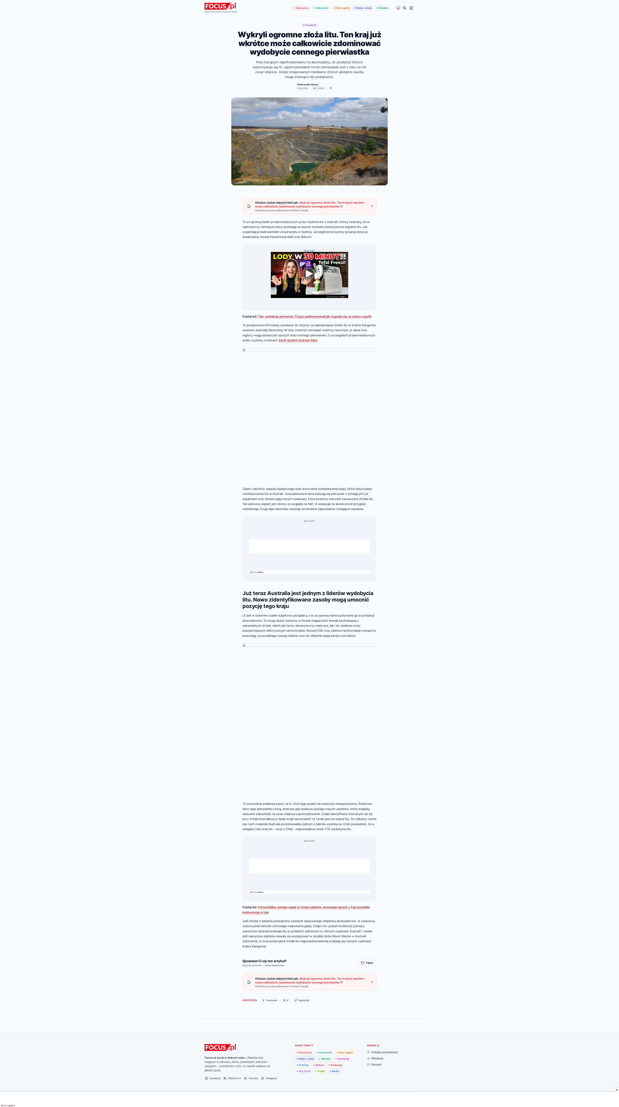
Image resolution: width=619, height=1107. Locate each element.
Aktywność (322, 8)
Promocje (336, 1065)
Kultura (320, 1065)
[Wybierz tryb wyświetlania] (398, 8)
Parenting (343, 1058)
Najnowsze (302, 8)
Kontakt (376, 1064)
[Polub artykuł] (330, 88)
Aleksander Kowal (307, 84)
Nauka (335, 1071)
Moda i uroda (364, 8)
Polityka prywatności (384, 1052)
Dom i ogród (342, 8)
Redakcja (377, 1058)
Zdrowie (383, 8)
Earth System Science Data (298, 340)
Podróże (304, 1065)
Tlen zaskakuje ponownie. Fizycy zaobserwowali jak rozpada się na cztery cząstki (314, 316)
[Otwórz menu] (411, 8)
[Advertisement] (309, 546)
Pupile (321, 1071)
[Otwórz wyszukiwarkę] (405, 8)
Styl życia (304, 1071)
